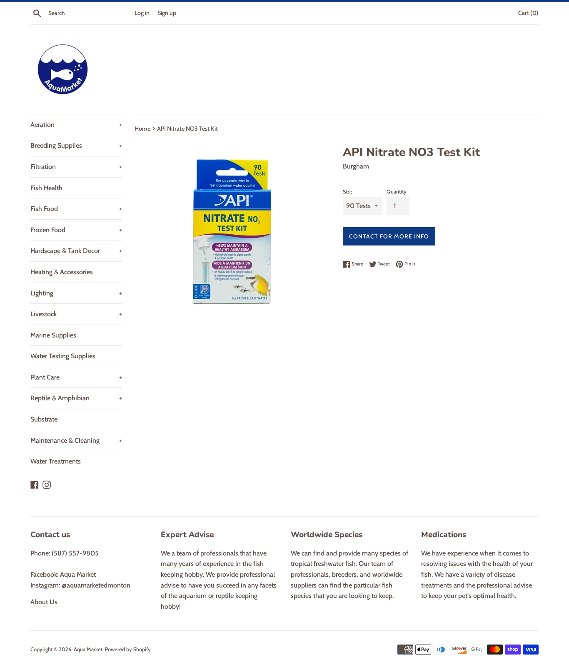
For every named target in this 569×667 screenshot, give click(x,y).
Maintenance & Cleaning (76, 440)
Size (347, 191)
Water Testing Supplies (62, 356)
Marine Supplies (53, 335)
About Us (43, 602)
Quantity (397, 191)
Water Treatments (55, 461)
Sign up (166, 13)
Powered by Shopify (128, 649)
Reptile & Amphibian (76, 398)
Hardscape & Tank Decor (76, 251)
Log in (142, 13)
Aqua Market (88, 649)
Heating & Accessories (61, 272)
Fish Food (76, 209)
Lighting (76, 293)
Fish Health (46, 188)
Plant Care (76, 377)
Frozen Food (76, 230)
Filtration (76, 167)
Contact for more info (389, 236)
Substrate (43, 419)
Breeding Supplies (76, 145)
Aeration (76, 125)
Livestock (76, 314)
